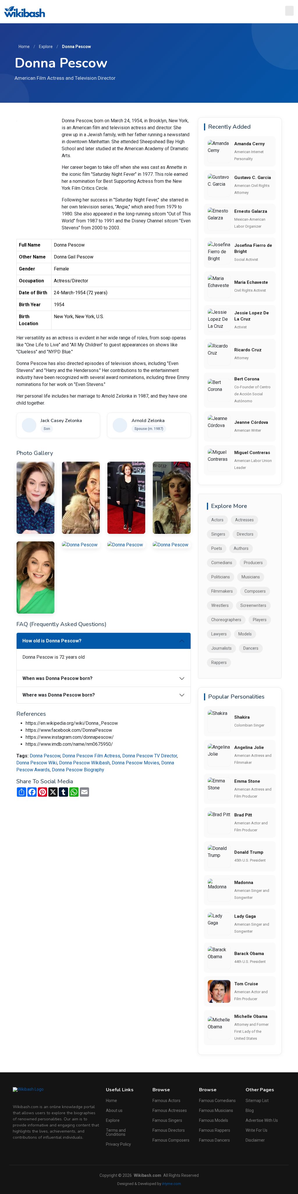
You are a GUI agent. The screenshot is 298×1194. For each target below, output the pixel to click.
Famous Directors (168, 1130)
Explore (46, 46)
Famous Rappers (214, 1130)
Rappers (219, 662)
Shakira (242, 717)
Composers (255, 591)
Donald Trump (248, 852)
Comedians (221, 562)
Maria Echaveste (251, 282)
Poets (216, 548)
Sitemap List (257, 1101)
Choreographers (226, 619)
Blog (250, 1110)
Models (245, 634)
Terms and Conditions (116, 1132)
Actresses (244, 520)
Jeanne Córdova (251, 422)
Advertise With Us (262, 1120)
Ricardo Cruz (248, 349)
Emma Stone (247, 781)
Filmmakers (222, 591)
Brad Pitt (243, 815)
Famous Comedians (217, 1101)
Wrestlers (220, 605)
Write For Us (256, 1130)
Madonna (243, 882)
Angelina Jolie (249, 747)
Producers (253, 562)
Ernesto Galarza (250, 211)
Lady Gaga (245, 916)
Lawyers (219, 634)
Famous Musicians (216, 1110)
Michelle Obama (250, 1016)
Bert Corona (246, 379)
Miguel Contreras (252, 452)
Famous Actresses (169, 1110)
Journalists (221, 648)
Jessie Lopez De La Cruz (251, 316)
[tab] (104, 641)
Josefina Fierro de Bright (253, 248)
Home (24, 46)
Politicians (220, 577)
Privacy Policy (118, 1144)
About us (114, 1110)
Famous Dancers (214, 1140)
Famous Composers (170, 1140)
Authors (241, 548)
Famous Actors (166, 1101)
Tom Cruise (246, 983)
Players (260, 619)
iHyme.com (171, 1183)
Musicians (251, 577)
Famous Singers (167, 1120)
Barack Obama (249, 953)
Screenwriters (253, 605)
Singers (218, 534)
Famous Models (213, 1120)
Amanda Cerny (249, 143)
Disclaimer (255, 1140)
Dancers (250, 648)
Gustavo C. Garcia (252, 177)
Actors (217, 520)
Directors (245, 534)
